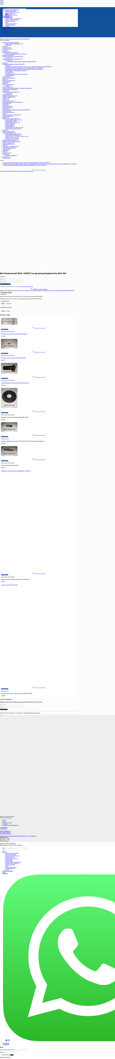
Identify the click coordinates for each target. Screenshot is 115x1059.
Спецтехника (6, 111)
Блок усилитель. (7, 49)
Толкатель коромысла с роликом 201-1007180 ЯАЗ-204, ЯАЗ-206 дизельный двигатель (22, 441)
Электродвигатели (10, 25)
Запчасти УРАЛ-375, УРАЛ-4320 (13, 18)
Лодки (7, 85)
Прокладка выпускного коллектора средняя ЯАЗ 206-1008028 (16, 693)
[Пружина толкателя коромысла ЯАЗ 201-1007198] (9, 348)
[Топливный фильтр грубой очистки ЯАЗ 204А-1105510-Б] (9, 373)
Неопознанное (6, 158)
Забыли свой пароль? (5, 1057)
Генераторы (6, 149)
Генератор (7, 93)
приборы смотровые (8, 97)
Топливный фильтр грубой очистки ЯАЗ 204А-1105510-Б (15, 383)
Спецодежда (8, 73)
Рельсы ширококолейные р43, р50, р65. (15, 54)
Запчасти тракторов (10, 21)
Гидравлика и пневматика (9, 146)
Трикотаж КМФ (9, 75)
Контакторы (6, 82)
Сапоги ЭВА (8, 71)
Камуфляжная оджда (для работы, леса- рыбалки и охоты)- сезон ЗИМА (23, 69)
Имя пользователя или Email (7, 1049)
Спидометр (8, 57)
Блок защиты (6, 47)
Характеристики (5, 301)
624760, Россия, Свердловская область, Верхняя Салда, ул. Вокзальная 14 (18, 836)
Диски (4, 50)
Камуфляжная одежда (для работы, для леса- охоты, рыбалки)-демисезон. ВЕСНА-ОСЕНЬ (27, 66)
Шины (6, 22)
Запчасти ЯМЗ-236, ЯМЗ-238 (12, 135)
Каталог (5, 8)
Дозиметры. (6, 51)
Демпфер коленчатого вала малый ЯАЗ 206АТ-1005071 (15, 417)
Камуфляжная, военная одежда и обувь (13, 64)
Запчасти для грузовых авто (10, 118)
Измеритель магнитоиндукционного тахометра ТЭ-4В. (21, 61)
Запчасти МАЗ (8, 17)
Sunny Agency (12, 843)
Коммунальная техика (8, 80)
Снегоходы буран (7, 107)
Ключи (4, 79)
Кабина (4, 62)
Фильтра (5, 117)
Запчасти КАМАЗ (9, 123)
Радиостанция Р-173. (8, 101)
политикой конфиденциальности (26, 286)
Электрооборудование (11, 23)
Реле (4, 151)
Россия (8, 311)
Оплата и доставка (8, 28)
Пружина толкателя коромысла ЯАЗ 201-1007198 (13, 358)
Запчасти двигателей (10, 11)
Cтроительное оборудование (10, 42)
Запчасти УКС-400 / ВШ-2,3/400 (10, 141)
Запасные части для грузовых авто (11, 56)
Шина (4, 130)
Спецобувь (5, 108)
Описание (3, 294)
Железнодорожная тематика (10, 52)
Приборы (5, 154)
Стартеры (5, 150)
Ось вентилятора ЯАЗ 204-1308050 (9, 465)
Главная (2, 39)
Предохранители (7, 94)
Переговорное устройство (9, 89)
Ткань (4, 113)
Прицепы (5, 99)
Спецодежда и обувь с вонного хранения (15, 74)
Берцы (7, 65)
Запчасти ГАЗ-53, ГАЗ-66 (11, 14)
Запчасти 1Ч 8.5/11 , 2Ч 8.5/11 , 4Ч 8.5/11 (15, 136)
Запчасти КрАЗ (9, 16)
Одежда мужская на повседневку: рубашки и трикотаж (16, 88)
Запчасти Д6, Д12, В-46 (11, 137)
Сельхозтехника (7, 106)
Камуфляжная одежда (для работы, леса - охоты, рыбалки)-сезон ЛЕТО (23, 68)
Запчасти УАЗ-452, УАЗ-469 (12, 20)
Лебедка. (7, 45)
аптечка (4, 46)
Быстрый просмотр (4, 329)
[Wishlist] (1, 409)
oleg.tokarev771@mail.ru (5, 833)
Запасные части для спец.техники (11, 59)
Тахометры (8, 60)
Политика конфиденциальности (11, 825)
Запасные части (6, 55)
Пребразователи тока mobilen (10, 92)
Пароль (2, 1052)
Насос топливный (7, 87)
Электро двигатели (7, 131)
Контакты (5, 32)
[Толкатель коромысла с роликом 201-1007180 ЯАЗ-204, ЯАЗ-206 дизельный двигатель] (9, 431)
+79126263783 (3, 828)
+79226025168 (3, 827)
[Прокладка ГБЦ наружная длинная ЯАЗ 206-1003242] (9, 324)
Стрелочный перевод (8, 112)
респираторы (6, 103)
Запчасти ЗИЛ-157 (9, 13)
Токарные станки (7, 116)
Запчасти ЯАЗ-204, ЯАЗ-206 (23, 39)
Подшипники (6, 153)
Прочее (7, 26)
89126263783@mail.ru (5, 832)
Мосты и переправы (8, 84)
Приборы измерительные (9, 95)
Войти (12, 1054)
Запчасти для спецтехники (11, 9)
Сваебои (5, 104)
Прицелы (5, 98)
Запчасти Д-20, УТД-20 (11, 139)
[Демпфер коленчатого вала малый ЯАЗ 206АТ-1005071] (9, 407)
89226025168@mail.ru (5, 831)
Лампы (4, 83)
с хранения (9, 307)
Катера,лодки (6, 76)
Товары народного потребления (11, 115)
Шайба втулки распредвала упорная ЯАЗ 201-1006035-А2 (15, 579)
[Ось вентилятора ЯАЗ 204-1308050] (9, 455)
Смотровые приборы (10, 155)
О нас (4, 30)
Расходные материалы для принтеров (12, 102)
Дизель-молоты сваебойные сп (13, 43)
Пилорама (5, 90)
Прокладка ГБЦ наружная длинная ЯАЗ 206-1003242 (14, 334)
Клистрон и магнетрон (8, 78)
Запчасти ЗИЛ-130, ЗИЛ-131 (12, 12)
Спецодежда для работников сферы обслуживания (15, 109)
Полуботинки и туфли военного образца (15, 70)
